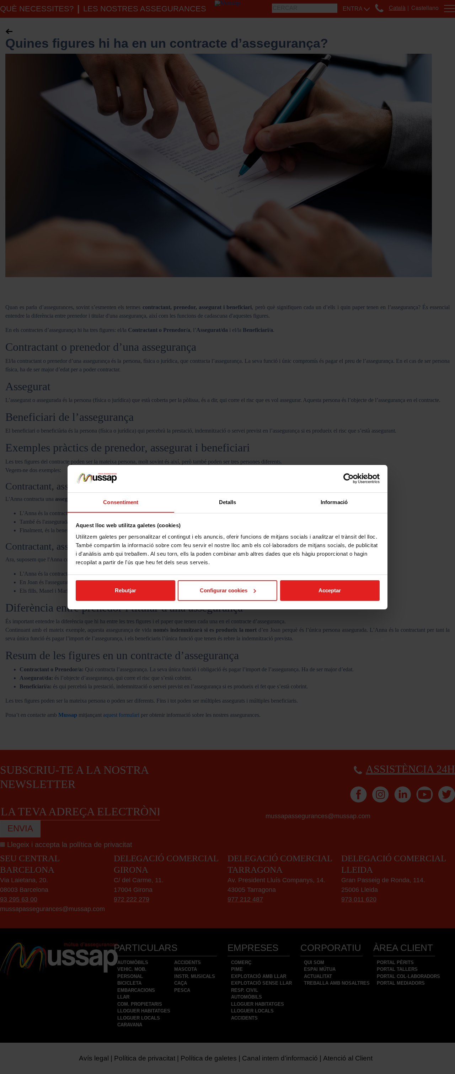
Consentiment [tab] (120, 502)
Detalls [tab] (227, 502)
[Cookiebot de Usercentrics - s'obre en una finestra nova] (348, 478)
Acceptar (329, 590)
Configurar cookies (223, 590)
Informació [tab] (334, 502)
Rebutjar (125, 590)
